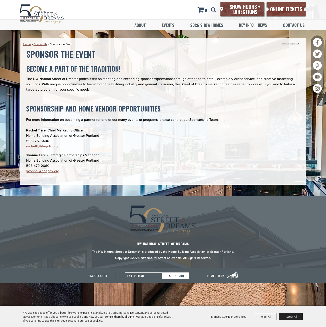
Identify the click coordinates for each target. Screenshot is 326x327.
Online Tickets (286, 9)
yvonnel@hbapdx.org (42, 171)
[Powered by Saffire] (232, 274)
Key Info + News (253, 25)
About (140, 25)
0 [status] (206, 10)
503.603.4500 (97, 275)
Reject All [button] (265, 316)
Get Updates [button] (175, 275)
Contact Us (294, 25)
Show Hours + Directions (245, 9)
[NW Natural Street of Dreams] (42, 14)
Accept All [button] (291, 316)
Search (214, 9)
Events (168, 25)
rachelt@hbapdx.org (42, 146)
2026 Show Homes (206, 25)
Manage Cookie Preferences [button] (228, 316)
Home (27, 44)
